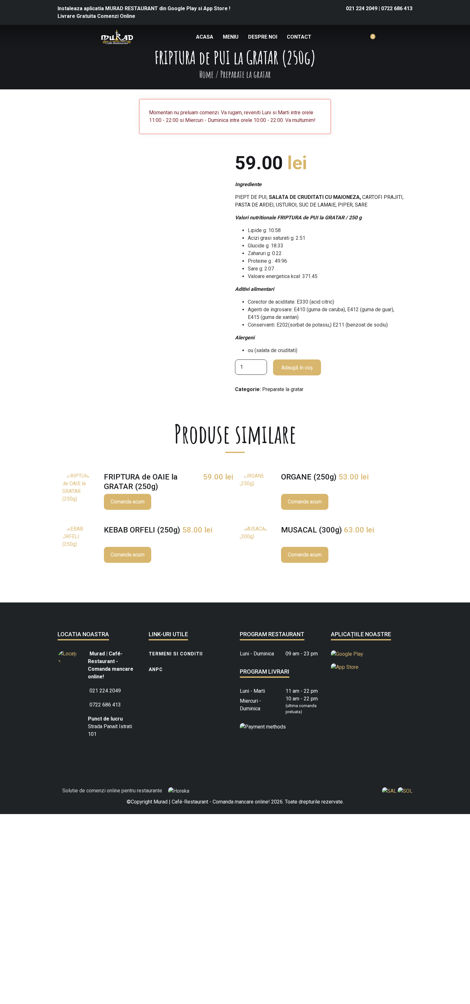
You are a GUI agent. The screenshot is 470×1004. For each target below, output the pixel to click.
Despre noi (262, 37)
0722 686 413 (396, 8)
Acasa (204, 37)
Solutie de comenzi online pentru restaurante (112, 791)
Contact (299, 37)
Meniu (231, 37)
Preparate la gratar (282, 389)
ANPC (156, 669)
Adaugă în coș (297, 368)
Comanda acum (128, 502)
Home (206, 74)
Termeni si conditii (176, 654)
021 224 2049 (362, 8)
